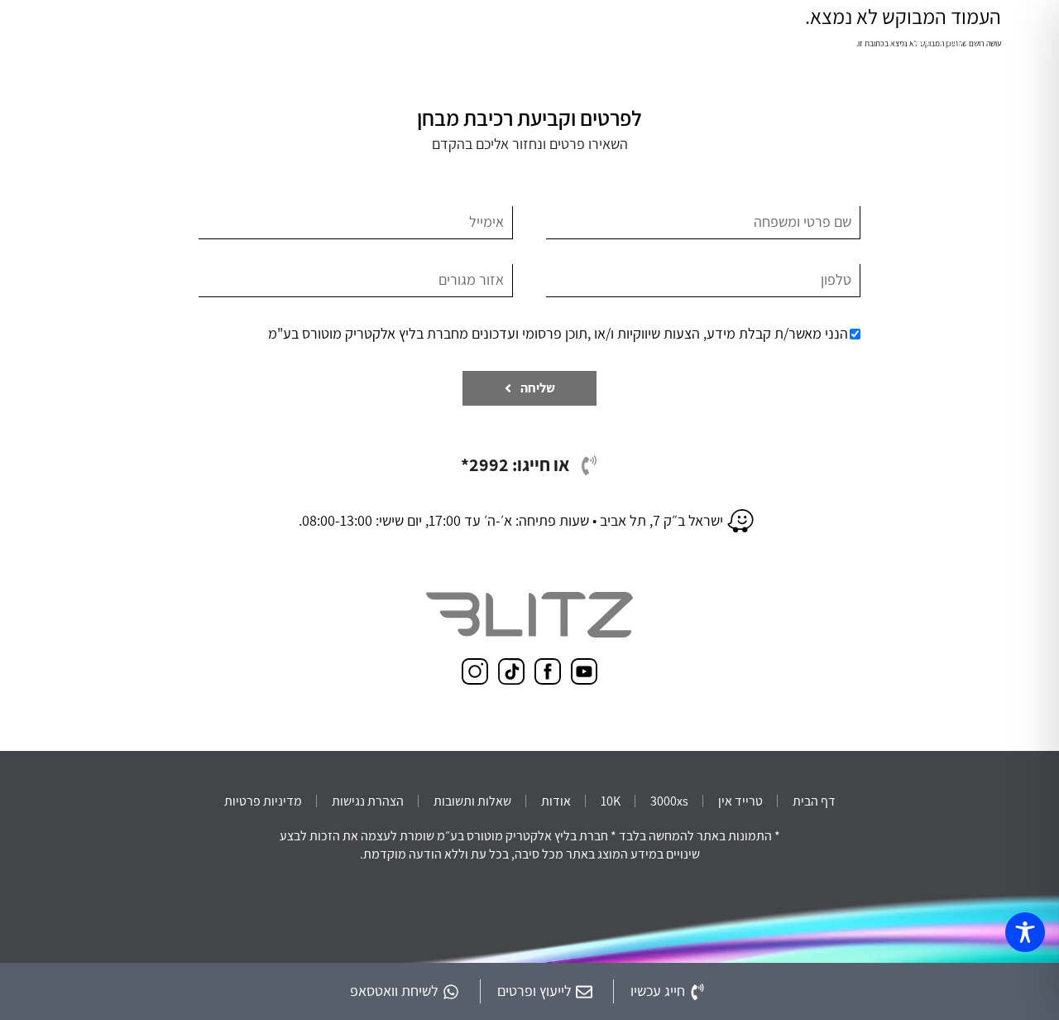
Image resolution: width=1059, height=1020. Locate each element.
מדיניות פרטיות (263, 801)
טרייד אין (740, 801)
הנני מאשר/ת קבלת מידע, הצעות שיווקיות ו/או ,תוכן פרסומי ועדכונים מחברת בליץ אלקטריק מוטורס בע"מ (558, 333)
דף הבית (814, 801)
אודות (556, 801)
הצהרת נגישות (368, 801)
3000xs (669, 801)
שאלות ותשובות (472, 801)
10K (611, 801)
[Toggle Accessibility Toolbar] (1025, 932)
